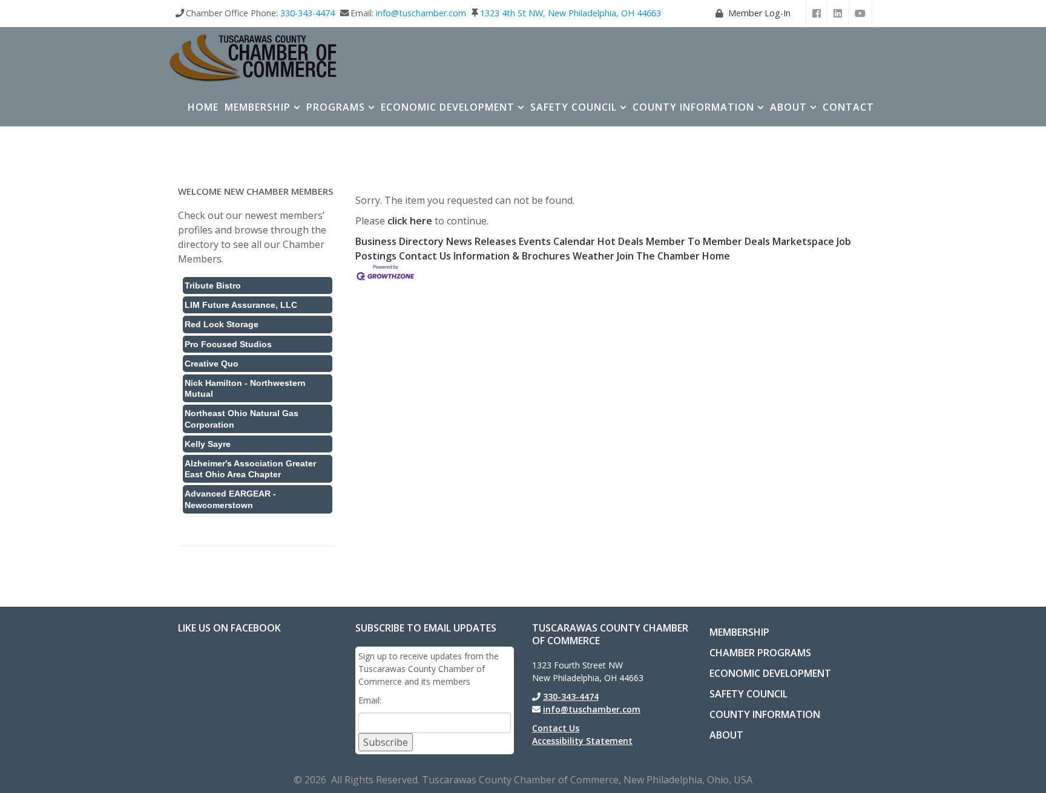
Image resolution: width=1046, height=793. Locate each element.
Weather (593, 256)
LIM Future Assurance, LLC (241, 305)
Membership (258, 107)
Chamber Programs (760, 652)
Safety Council (573, 107)
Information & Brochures (511, 256)
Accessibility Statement (582, 740)
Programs (335, 107)
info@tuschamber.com (421, 13)
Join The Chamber (658, 256)
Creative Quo (211, 363)
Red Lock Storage (221, 324)
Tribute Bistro (213, 285)
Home (203, 107)
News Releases (481, 241)
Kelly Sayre (208, 444)
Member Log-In (759, 13)
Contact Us (425, 256)
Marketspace (803, 241)
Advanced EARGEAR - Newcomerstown (230, 499)
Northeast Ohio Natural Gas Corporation (241, 418)
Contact (848, 107)
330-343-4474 (307, 13)
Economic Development (448, 107)
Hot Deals (620, 241)
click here (409, 220)
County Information (693, 107)
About (788, 107)
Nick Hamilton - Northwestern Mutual (245, 388)
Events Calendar (557, 241)
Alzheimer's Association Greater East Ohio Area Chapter (250, 469)
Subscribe (385, 742)
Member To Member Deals (708, 241)
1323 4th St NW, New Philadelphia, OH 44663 (570, 13)
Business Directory (399, 241)
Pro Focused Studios (228, 344)
